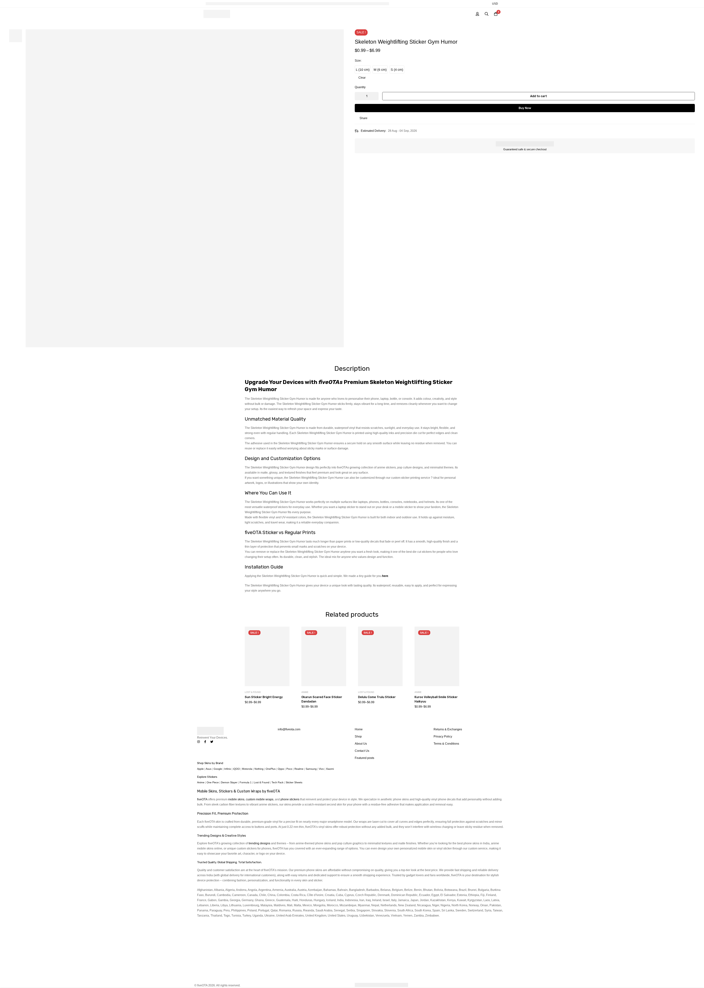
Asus (208, 768)
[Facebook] (205, 741)
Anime (304, 692)
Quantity (360, 87)
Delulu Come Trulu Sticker (377, 697)
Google (218, 768)
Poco (289, 768)
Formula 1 (246, 782)
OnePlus (271, 768)
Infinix (227, 768)
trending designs (259, 843)
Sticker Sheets (294, 782)
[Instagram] (198, 741)
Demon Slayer (229, 782)
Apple (200, 768)
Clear (362, 77)
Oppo (281, 768)
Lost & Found (253, 692)
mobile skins (236, 799)
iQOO (236, 768)
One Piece (213, 782)
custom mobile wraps (259, 799)
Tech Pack (277, 782)
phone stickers (289, 799)
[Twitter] (211, 741)
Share (363, 118)
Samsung (311, 768)
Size (358, 60)
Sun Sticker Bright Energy (264, 697)
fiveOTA (202, 799)
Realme (298, 768)
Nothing (258, 768)
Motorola (247, 768)
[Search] (486, 14)
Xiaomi (330, 768)
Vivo (321, 768)
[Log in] (477, 14)
